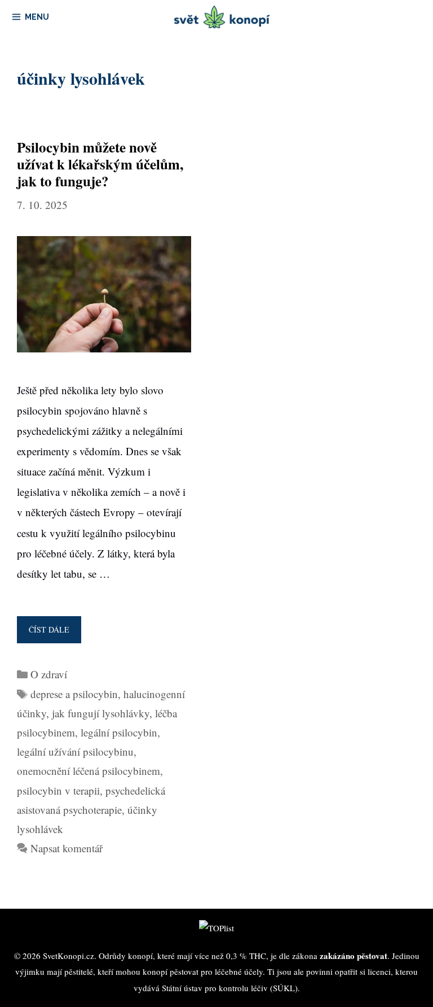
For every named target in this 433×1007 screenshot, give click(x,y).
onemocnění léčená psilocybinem (88, 771)
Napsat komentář (66, 848)
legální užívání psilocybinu (75, 751)
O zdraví (48, 674)
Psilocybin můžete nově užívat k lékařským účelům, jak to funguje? (100, 164)
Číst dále (52, 634)
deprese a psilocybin (74, 694)
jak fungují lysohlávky (100, 713)
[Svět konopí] (222, 17)
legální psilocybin (119, 732)
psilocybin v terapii (58, 790)
